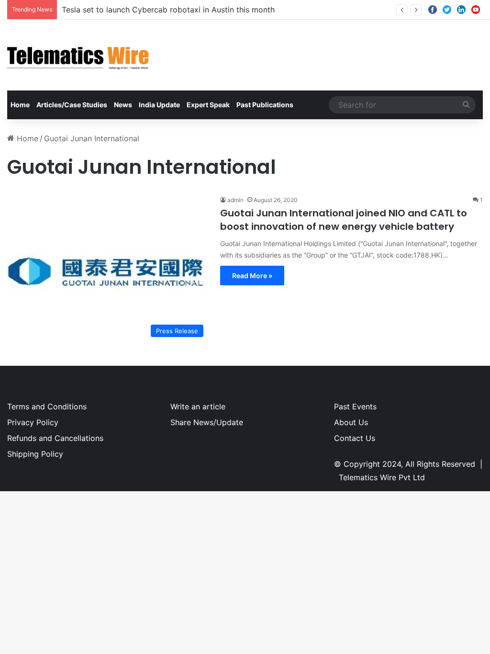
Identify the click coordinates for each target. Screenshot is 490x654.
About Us (351, 422)
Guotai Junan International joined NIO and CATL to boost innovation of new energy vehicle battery (343, 219)
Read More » (252, 275)
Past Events (355, 406)
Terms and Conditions (47, 406)
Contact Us (354, 438)
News (123, 105)
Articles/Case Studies (71, 105)
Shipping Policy (35, 454)
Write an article (197, 406)
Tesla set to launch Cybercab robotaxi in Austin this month (168, 9)
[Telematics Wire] (78, 55)
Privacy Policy (32, 422)
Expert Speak (208, 105)
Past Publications (264, 105)
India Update (159, 105)
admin (235, 199)
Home (20, 105)
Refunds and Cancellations (55, 438)
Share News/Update (206, 422)
